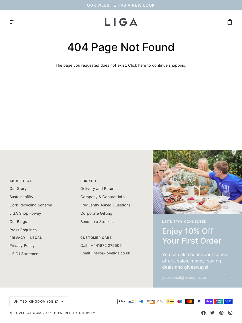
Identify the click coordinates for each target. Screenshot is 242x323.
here (142, 65)
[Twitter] (212, 313)
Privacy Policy (22, 245)
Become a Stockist (97, 221)
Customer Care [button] (96, 238)
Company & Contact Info (102, 196)
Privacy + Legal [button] (25, 238)
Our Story (18, 188)
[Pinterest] (221, 313)
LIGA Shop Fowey (25, 213)
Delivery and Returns (98, 188)
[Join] (229, 276)
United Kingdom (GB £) (36, 301)
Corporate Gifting (96, 213)
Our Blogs (18, 221)
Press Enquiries (23, 229)
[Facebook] (203, 313)
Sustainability (21, 196)
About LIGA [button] (20, 181)
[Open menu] (16, 22)
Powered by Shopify (74, 313)
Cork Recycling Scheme (30, 205)
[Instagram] (230, 313)
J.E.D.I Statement (24, 253)
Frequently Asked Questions (105, 205)
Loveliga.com (27, 313)
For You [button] (88, 181)
